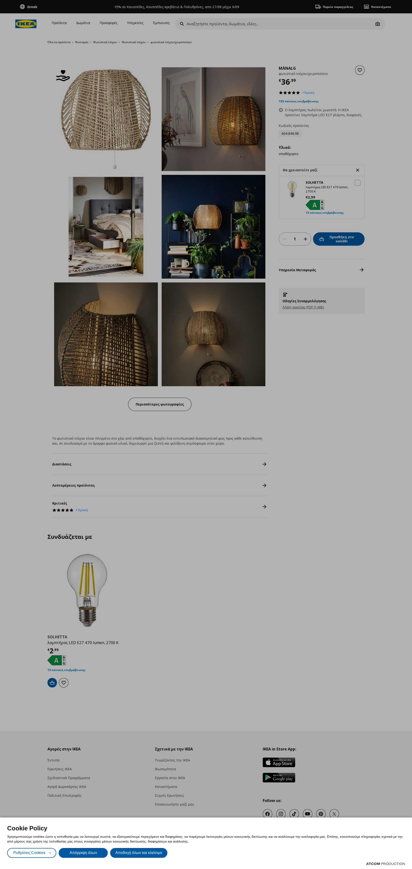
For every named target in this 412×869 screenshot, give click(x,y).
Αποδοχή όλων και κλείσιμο (138, 853)
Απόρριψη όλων (83, 853)
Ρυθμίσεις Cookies (29, 853)
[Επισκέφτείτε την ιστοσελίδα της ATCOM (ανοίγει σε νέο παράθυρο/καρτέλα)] (385, 863)
